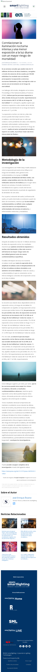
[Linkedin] (23, 646)
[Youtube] (29, 646)
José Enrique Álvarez (9, 63)
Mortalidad (15, 487)
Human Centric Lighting (10, 64)
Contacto (28, 664)
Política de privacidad (12, 664)
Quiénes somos (12, 661)
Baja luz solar (24, 486)
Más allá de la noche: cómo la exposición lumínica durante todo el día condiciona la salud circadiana (28, 534)
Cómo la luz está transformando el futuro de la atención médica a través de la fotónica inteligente (8, 557)
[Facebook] (20, 646)
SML (18, 658)
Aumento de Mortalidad (13, 486)
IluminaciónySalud (27, 64)
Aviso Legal (28, 661)
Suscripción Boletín (12, 668)
